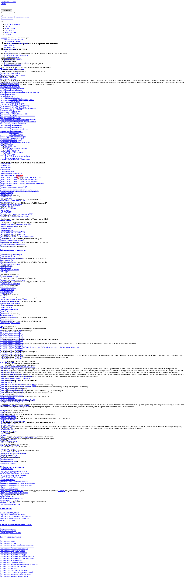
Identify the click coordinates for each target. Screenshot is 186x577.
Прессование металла (8, 423)
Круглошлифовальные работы (11, 90)
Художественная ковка (8, 441)
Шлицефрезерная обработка (10, 125)
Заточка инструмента (8, 79)
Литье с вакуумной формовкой (11, 392)
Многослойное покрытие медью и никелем (16, 189)
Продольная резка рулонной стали (12, 234)
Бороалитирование (7, 171)
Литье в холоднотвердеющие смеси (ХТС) (15, 378)
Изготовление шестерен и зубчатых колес (15, 574)
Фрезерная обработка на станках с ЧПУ (14, 120)
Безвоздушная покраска (8, 449)
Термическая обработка (13, 41)
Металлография (6, 479)
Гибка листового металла (9, 264)
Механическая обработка (13, 39)
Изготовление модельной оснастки (13, 566)
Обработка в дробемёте (8, 455)
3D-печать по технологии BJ (10, 333)
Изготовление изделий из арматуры (13, 555)
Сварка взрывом (6, 307)
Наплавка (3, 295)
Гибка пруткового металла (9, 270)
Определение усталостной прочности (14, 493)
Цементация (4, 210)
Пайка (2, 297)
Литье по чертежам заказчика (11, 388)
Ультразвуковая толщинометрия (11, 498)
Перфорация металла (7, 420)
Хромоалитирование (7, 206)
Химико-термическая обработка (16, 43)
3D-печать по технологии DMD (11, 337)
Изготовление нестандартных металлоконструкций (19, 564)
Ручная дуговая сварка (8, 303)
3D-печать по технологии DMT (11, 341)
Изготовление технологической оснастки (15, 570)
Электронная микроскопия (10, 504)
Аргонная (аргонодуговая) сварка (12, 280)
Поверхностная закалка (8, 151)
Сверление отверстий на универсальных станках (18, 108)
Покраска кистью (6, 459)
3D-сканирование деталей (9, 513)
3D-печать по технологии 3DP (11, 331)
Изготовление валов (7, 541)
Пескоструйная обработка (9, 457)
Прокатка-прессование (8, 431)
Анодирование (5, 167)
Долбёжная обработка (8, 77)
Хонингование (5, 124)
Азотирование (5, 164)
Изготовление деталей (12, 65)
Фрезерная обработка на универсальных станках (18, 122)
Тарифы (8, 34)
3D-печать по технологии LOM (11, 348)
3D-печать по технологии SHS (11, 352)
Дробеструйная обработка (9, 451)
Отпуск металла (6, 149)
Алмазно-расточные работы (10, 73)
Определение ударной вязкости (11, 491)
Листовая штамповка (8, 416)
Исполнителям (10, 32)
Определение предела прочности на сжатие (16, 485)
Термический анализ (7, 496)
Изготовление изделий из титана (12, 560)
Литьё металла (9, 53)
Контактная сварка (7, 290)
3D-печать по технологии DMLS (12, 339)
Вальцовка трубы (6, 260)
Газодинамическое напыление (11, 173)
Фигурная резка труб (7, 246)
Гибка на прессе (6, 266)
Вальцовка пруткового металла (11, 258)
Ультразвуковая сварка (8, 317)
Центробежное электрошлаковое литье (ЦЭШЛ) (17, 400)
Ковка (2, 414)
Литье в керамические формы (11, 369)
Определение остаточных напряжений (14, 481)
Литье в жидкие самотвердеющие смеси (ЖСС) (17, 367)
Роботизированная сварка (9, 301)
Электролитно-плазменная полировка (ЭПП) (16, 214)
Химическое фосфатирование (11, 204)
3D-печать (8, 51)
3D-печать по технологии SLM (11, 356)
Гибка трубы (4, 272)
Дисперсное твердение (8, 136)
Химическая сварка (7, 319)
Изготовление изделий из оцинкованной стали (17, 558)
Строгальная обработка (8, 112)
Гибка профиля (5, 268)
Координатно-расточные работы (12, 89)
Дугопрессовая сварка (8, 288)
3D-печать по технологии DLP (11, 335)
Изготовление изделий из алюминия (13, 553)
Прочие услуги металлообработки (16, 63)
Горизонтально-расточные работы (12, 75)
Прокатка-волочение (7, 429)
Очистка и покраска (11, 57)
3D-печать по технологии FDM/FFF (13, 347)
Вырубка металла (6, 412)
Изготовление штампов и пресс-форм (14, 576)
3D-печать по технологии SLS (11, 358)
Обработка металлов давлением (16, 55)
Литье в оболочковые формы (10, 372)
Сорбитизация (5, 153)
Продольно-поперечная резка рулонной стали (17, 236)
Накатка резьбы (6, 94)
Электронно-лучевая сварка (10, 323)
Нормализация (5, 144)
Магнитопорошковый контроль (11, 477)
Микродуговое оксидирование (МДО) (14, 187)
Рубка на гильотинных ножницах (12, 244)
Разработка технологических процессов (14, 518)
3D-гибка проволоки (7, 262)
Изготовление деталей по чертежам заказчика (17, 547)
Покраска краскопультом (9, 461)
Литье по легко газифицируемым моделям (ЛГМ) (18, 386)
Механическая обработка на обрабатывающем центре (19, 92)
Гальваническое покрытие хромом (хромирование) (18, 181)
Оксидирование (6, 195)
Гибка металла (9, 47)
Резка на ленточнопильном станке (12, 240)
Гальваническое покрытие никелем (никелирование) (19, 179)
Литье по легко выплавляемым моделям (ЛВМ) (17, 384)
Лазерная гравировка (8, 529)
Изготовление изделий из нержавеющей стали (17, 556)
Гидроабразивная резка (8, 226)
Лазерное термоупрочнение (10, 142)
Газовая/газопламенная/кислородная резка (15, 224)
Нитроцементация (6, 193)
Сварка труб (4, 313)
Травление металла (7, 202)
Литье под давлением (8, 382)
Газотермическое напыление (10, 175)
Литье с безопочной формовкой (11, 390)
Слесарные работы (7, 110)
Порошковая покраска (8, 463)
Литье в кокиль (5, 370)
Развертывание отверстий (9, 102)
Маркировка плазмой (8, 531)
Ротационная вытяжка (8, 439)
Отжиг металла (5, 147)
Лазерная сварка (6, 294)
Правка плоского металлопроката (12, 422)
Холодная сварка (6, 321)
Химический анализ (7, 502)
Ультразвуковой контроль (9, 500)
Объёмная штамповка (8, 418)
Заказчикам (9, 30)
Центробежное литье (7, 398)
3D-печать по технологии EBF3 (11, 343)
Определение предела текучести (12, 487)
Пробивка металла (7, 425)
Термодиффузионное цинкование (12, 200)
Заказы (7, 26)
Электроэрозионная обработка (11, 127)
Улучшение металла (7, 155)
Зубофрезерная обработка (9, 85)
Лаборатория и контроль (13, 59)
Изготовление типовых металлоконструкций (16, 572)
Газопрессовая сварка (8, 284)
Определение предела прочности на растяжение (17, 483)
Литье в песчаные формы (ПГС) (12, 374)
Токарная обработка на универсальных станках (17, 116)
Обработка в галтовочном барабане (13, 453)
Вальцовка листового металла (11, 254)
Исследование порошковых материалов (14, 473)
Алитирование (5, 165)
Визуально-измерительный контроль (13, 471)
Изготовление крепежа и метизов (12, 562)
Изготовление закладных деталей (12, 551)
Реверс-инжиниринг (7, 520)
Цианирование (5, 212)
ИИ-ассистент (10, 28)
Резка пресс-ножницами (9, 242)
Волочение (4, 410)
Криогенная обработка (8, 140)
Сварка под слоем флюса (9, 309)
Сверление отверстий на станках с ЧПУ (14, 106)
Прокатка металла (6, 427)
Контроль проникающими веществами (14, 475)
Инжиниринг (9, 61)
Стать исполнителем (12, 24)
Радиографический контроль (10, 495)
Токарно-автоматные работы (10, 118)
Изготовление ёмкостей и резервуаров (14, 549)
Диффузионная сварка (8, 286)
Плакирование (5, 197)
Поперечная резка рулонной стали (12, 232)
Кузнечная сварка (6, 292)
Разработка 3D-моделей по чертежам (13, 515)
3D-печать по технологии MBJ (11, 350)
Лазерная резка (5, 228)
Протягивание (5, 100)
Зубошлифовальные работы (10, 87)
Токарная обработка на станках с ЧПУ (14, 114)
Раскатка (3, 435)
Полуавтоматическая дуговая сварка (13, 299)
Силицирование (6, 198)
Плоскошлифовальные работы (11, 98)
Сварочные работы (11, 49)
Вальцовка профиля (7, 256)
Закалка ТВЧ (4, 138)
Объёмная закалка (6, 146)
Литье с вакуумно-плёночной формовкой (15, 394)
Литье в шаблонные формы (10, 380)
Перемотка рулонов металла (10, 533)
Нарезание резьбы (6, 96)
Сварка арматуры (6, 305)
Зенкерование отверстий (9, 81)
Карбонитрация (6, 185)
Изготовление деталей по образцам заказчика (16, 545)
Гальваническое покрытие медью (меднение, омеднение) (21, 177)
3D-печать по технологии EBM (11, 345)
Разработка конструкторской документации (16, 516)
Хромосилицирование (8, 208)
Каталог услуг (6, 10)
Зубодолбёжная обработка (9, 83)
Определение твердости (9, 489)
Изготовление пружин (8, 568)
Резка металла (9, 45)
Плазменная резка (6, 230)
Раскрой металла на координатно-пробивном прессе (19, 437)
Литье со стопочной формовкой (11, 396)
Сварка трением (6, 311)
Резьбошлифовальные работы (11, 104)
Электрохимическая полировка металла (14, 216)
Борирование (5, 169)
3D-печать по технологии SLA (11, 354)
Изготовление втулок (8, 543)
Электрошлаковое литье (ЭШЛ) (11, 402)
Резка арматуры (6, 238)
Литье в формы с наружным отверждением (16, 376)
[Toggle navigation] (2, 21)
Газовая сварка (5, 282)
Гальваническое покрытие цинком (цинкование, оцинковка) (22, 183)
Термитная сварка (6, 315)
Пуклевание (4, 433)
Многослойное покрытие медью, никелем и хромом (19, 191)
